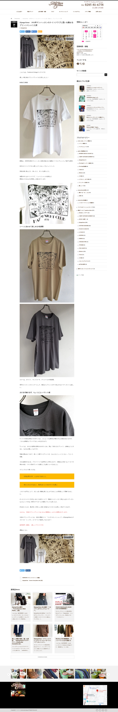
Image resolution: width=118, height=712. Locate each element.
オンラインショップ (63, 11)
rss (97, 710)
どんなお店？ (19, 11)
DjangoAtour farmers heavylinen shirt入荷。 (32, 580)
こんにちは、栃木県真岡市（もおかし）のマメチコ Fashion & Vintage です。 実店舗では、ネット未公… (64, 645)
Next (108, 674)
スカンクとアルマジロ (84, 261)
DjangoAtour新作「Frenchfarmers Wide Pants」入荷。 (19, 608)
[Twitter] (100, 710)
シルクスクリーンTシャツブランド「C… (95, 107)
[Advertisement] (92, 290)
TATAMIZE (81, 245)
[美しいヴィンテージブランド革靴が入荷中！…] (18, 674)
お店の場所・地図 (42, 11)
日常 (80, 195)
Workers (81, 172)
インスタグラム (76, 11)
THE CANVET (82, 248)
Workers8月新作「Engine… (93, 127)
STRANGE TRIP (82, 241)
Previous (8, 674)
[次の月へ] (100, 26)
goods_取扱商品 (81, 151)
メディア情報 (88, 11)
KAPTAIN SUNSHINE (84, 225)
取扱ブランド (30, 11)
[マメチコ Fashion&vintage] (76, 8)
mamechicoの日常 (82, 190)
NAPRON (81, 235)
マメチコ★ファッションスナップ (85, 207)
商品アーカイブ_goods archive (85, 210)
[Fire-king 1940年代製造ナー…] (99, 674)
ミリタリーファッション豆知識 (86, 202)
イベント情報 (82, 143)
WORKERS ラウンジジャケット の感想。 (31, 577)
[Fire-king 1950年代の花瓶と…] (51, 674)
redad (80, 169)
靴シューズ (81, 185)
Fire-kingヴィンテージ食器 (85, 163)
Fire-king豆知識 (82, 166)
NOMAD (81, 238)
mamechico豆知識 (82, 200)
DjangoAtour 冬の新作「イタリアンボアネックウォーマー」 (42, 608)
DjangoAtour (24, 28)
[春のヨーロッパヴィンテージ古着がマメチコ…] (67, 674)
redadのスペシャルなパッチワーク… (95, 87)
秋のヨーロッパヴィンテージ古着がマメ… (96, 117)
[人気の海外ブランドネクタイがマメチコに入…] (35, 674)
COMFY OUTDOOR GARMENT (86, 156)
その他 (80, 176)
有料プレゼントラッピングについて (85, 268)
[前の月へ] (94, 26)
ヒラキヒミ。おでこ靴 (84, 179)
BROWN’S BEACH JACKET (85, 153)
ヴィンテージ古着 (83, 182)
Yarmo (80, 254)
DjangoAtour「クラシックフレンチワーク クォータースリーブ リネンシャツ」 (42, 640)
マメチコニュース (83, 146)
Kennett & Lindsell (83, 228)
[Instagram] (106, 710)
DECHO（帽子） (82, 219)
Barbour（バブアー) (83, 212)
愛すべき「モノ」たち (84, 192)
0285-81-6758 (80, 52)
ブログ (52, 11)
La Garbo (81, 232)
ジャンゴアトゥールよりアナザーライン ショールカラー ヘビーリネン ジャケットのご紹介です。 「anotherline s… (20, 648)
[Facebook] (103, 710)
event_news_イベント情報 (84, 141)
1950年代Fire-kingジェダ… (93, 97)
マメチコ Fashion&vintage (22, 710)
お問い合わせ (99, 11)
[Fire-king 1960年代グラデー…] (83, 674)
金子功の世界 (82, 264)
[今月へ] (97, 26)
